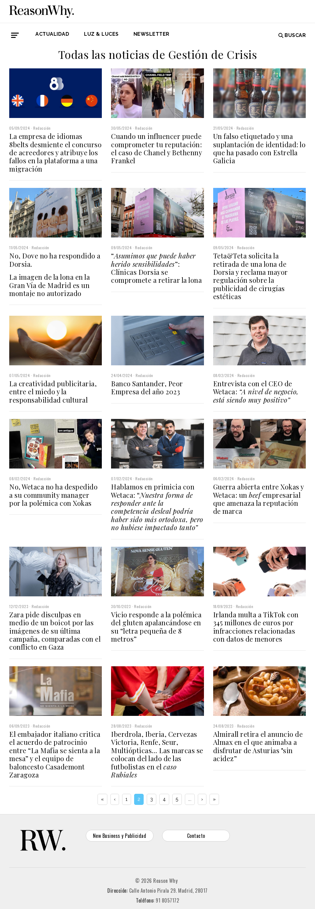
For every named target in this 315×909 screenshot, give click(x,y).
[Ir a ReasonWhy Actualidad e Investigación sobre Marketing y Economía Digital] (41, 10)
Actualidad (52, 34)
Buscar (295, 35)
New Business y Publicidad (119, 835)
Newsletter (151, 34)
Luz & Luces (101, 34)
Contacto (196, 835)
